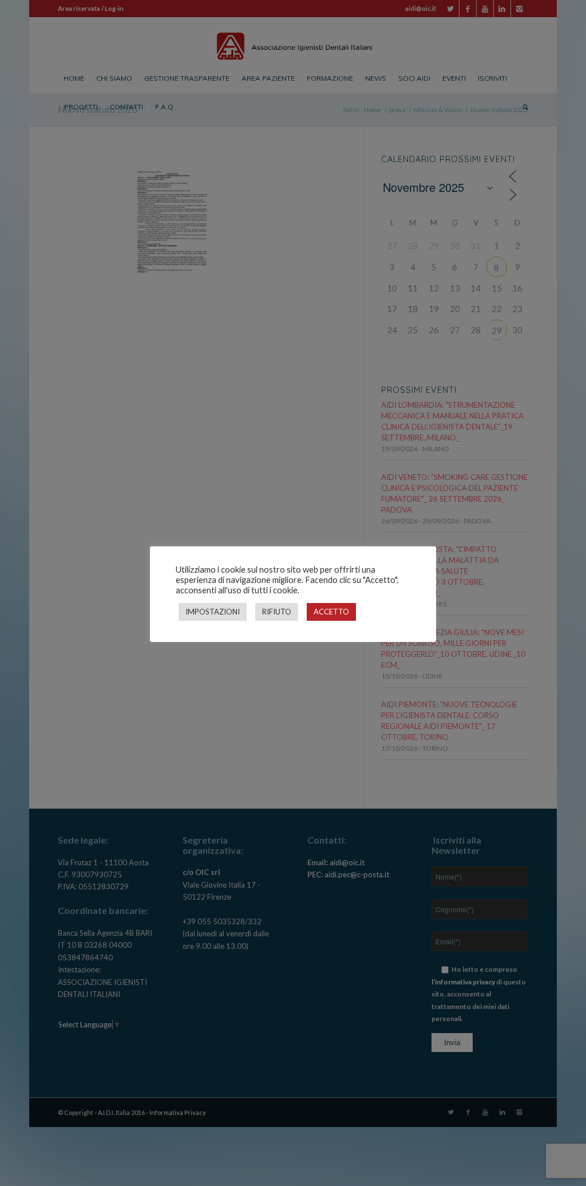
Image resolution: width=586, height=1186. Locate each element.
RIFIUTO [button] (276, 611)
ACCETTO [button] (331, 611)
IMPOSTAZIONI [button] (212, 611)
